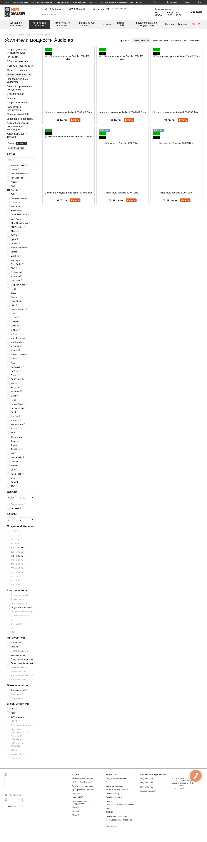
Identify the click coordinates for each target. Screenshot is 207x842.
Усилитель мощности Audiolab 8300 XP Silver (68, 192)
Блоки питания (15, 93)
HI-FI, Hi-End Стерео (39, 24)
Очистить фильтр (16, 148)
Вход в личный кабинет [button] (116, 778)
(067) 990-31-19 (52, 9)
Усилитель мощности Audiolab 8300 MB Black (68, 112)
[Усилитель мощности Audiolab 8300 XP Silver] (68, 159)
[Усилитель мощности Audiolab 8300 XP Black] (176, 78)
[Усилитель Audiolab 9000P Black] (122, 159)
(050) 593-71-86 (76, 9)
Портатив (106, 24)
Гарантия (93, 2)
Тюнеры (11, 98)
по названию (195, 40)
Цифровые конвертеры (20, 118)
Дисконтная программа (116, 816)
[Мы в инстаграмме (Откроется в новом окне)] (132, 9)
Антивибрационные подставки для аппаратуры (18, 126)
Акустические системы (62, 24)
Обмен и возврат (62, 2)
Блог (131, 2)
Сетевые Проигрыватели (21, 65)
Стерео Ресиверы (17, 70)
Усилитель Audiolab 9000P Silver (176, 192)
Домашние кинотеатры (16, 24)
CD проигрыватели (17, 61)
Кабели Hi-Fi (121, 24)
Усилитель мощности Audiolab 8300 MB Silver (122, 112)
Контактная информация (41, 2)
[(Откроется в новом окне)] (14, 800)
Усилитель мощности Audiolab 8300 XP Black (176, 112)
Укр (154, 2)
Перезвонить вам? (120, 9)
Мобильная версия (15, 806)
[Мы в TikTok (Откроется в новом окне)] (136, 9)
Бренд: (11, 143)
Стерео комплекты (17, 102)
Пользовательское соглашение (113, 2)
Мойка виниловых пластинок (119, 820)
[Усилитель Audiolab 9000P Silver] (176, 159)
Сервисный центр (79, 2)
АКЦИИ (139, 2)
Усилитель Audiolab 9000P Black (122, 192)
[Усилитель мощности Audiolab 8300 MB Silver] (122, 78)
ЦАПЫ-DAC (13, 57)
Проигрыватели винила (86, 24)
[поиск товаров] (144, 14)
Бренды (182, 24)
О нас (7, 2)
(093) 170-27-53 (100, 9)
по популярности (141, 40)
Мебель (169, 24)
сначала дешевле (160, 40)
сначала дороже (178, 40)
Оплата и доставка (20, 2)
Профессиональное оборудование (145, 24)
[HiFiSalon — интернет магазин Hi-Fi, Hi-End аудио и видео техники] (20, 780)
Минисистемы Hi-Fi (18, 114)
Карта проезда (178, 789)
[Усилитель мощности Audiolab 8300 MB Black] (68, 78)
